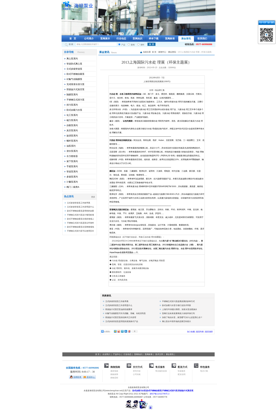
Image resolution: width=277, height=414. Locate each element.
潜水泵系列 (72, 151)
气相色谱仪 (162, 345)
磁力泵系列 (72, 120)
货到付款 (137, 371)
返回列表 (200, 332)
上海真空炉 (156, 342)
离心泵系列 (72, 58)
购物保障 (114, 374)
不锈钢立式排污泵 (75, 99)
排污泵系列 (72, 105)
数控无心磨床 (67, 345)
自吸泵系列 (72, 125)
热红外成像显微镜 (161, 349)
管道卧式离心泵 (74, 63)
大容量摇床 (210, 345)
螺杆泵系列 (72, 140)
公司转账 (137, 374)
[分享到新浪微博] (118, 331)
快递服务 (181, 371)
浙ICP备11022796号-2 (159, 394)
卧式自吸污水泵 (74, 110)
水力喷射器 (72, 156)
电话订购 (204, 371)
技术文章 (159, 354)
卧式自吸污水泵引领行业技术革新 (176, 305)
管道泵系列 (72, 171)
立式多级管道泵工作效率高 (78, 203)
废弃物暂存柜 (105, 345)
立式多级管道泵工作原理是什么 (80, 207)
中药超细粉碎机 (69, 342)
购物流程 (114, 378)
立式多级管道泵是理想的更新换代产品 (121, 321)
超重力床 (139, 345)
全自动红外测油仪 (123, 345)
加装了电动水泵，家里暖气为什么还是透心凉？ (182, 317)
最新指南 (114, 371)
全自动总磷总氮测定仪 (121, 342)
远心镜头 (150, 345)
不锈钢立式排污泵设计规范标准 (80, 215)
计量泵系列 (72, 182)
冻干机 (184, 342)
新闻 (132, 45)
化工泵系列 (72, 115)
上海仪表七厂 (142, 342)
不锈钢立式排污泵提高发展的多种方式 (178, 301)
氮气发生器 (85, 342)
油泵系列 (71, 146)
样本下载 (154, 38)
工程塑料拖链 (179, 349)
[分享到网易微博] (129, 331)
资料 (142, 45)
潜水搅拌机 (119, 349)
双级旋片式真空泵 (75, 89)
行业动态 (121, 38)
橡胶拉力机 (194, 349)
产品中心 (117, 354)
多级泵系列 (72, 176)
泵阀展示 (105, 38)
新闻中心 (162, 52)
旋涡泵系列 (72, 135)
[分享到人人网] (125, 331)
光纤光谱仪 (194, 342)
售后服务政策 (161, 371)
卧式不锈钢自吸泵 (75, 74)
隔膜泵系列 (72, 94)
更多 (93, 197)
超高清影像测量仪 (180, 345)
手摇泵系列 (72, 166)
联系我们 (202, 38)
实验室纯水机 (99, 342)
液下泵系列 (72, 161)
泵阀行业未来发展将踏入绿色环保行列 (178, 313)
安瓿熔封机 (197, 345)
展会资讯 (186, 38)
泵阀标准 (170, 38)
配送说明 (181, 374)
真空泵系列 (72, 130)
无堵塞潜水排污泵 (75, 84)
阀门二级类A (73, 187)
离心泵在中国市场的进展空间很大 (176, 321)
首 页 (72, 38)
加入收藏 (191, 332)
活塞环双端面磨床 (86, 345)
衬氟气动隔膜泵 (74, 79)
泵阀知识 (137, 38)
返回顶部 (209, 332)
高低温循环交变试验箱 (73, 349)
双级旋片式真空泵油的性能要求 (118, 309)
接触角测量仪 (171, 342)
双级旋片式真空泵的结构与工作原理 (120, 317)
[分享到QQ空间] (115, 331)
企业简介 (106, 354)
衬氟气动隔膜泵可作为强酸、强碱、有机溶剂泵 (125, 313)
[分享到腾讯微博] (122, 331)
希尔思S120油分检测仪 (99, 349)
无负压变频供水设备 (138, 349)
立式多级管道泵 (74, 69)
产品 (123, 45)
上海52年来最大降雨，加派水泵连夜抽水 (179, 309)
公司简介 (89, 38)
